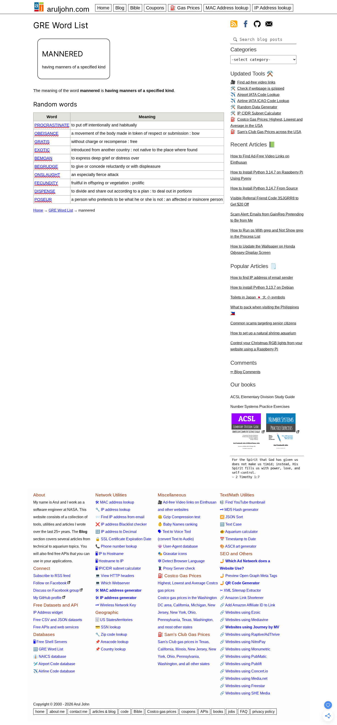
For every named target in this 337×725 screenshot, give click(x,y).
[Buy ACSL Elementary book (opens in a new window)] (248, 432)
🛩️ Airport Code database (54, 664)
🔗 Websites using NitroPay (242, 642)
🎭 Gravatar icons (172, 554)
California (181, 605)
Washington (203, 620)
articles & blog (104, 712)
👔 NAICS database (49, 656)
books (218, 712)
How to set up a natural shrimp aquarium (263, 333)
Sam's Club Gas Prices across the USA (269, 132)
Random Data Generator (257, 107)
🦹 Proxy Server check (176, 568)
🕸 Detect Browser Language (181, 561)
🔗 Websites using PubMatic (243, 656)
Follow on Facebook (49, 583)
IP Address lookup (272, 7)
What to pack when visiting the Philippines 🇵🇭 (264, 310)
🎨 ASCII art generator (238, 546)
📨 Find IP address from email (119, 517)
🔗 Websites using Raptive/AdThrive (250, 634)
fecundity (46, 183)
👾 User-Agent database (178, 546)
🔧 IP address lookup (112, 510)
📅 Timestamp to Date (238, 539)
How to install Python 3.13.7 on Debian (262, 287)
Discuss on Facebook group (56, 590)
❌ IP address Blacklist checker (121, 524)
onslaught (47, 174)
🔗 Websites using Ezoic (240, 612)
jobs (231, 712)
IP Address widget (48, 612)
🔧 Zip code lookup (111, 634)
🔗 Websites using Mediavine (244, 620)
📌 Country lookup (110, 649)
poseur (43, 199)
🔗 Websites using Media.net (243, 678)
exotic (42, 150)
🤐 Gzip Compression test (179, 517)
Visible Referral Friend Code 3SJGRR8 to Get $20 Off (264, 201)
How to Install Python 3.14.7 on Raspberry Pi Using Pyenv (266, 175)
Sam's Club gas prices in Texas (183, 642)
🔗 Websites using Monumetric (245, 649)
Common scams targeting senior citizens (263, 323)
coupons (188, 712)
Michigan (198, 605)
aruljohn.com (68, 9)
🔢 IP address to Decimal (116, 532)
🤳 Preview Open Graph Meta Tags (248, 576)
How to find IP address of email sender (261, 278)
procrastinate (51, 125)
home (39, 712)
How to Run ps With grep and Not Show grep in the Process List (266, 233)
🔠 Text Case (231, 524)
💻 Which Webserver (112, 583)
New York (178, 612)
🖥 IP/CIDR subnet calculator (118, 568)
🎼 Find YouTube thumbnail (242, 502)
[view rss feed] (233, 24)
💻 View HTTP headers (114, 576)
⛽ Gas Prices (185, 7)
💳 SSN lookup (108, 627)
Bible (135, 7)
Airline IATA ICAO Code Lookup (263, 101)
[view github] (257, 24)
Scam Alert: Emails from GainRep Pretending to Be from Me (267, 217)
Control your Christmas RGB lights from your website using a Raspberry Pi (266, 346)
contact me (78, 712)
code (125, 712)
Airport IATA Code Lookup (258, 95)
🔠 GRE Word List (48, 649)
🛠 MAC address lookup (114, 502)
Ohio (192, 612)
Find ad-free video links (256, 82)
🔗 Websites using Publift (241, 664)
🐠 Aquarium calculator (239, 532)
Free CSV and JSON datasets (57, 620)
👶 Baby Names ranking (177, 524)
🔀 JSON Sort (231, 517)
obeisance (46, 133)
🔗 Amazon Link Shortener (241, 598)
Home (103, 7)
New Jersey (197, 649)
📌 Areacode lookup (111, 642)
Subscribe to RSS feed (51, 576)
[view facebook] (245, 24)
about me (57, 712)
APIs (204, 712)
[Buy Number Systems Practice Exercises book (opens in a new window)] (283, 432)
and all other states (194, 664)
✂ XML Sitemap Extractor (240, 590)
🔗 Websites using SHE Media (245, 693)
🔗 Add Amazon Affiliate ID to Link (247, 605)
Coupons (155, 7)
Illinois (180, 649)
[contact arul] (268, 24)
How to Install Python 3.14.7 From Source (264, 188)
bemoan (43, 158)
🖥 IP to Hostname (109, 554)
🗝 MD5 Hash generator (239, 510)
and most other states (175, 627)
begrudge (46, 166)
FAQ (243, 712)
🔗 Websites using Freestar (242, 686)
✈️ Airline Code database (54, 671)
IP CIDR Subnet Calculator (259, 113)
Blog (119, 7)
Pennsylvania (169, 620)
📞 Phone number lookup (116, 546)
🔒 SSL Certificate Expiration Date (123, 539)
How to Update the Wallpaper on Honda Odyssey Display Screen (262, 249)
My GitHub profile (47, 598)
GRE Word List (61, 210)
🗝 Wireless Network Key (115, 605)
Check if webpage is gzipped (260, 88)
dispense (44, 191)
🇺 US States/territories (114, 620)
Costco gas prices (161, 712)
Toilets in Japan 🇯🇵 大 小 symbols (257, 297)
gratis (42, 141)
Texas (186, 620)
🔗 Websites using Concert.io (244, 671)
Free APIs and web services (56, 627)
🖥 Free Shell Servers (50, 642)
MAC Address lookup (227, 7)
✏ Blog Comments (245, 372)
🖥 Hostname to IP (109, 561)
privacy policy (263, 712)
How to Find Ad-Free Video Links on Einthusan (259, 159)
